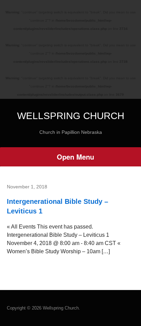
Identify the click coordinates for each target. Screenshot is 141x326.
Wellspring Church (70, 115)
